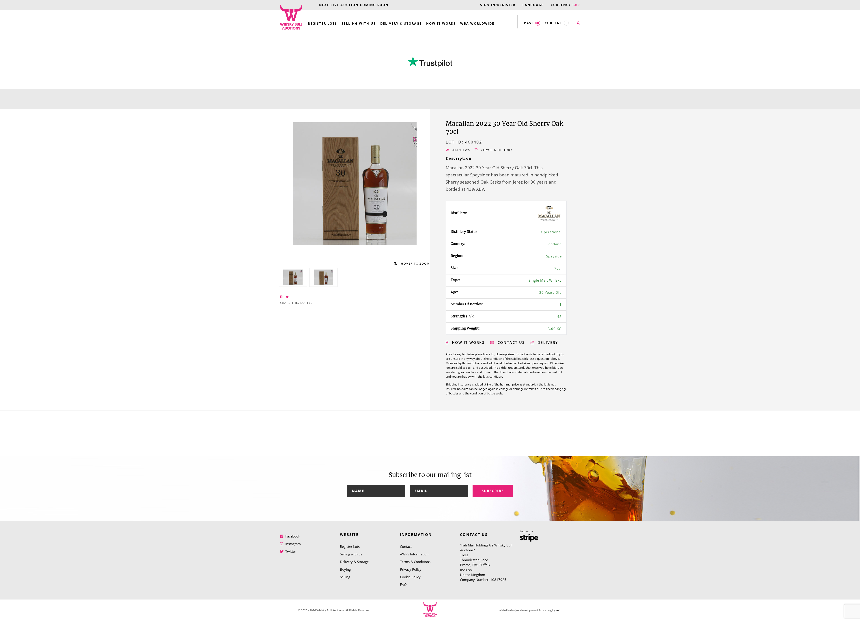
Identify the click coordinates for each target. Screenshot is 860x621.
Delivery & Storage (401, 23)
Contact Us (510, 342)
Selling (345, 577)
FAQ (403, 584)
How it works (467, 342)
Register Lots (322, 23)
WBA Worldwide (477, 23)
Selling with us (359, 23)
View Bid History (496, 150)
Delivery (547, 342)
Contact (406, 546)
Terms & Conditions (415, 561)
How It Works (441, 23)
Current (553, 23)
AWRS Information (414, 554)
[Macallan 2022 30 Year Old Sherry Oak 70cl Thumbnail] (293, 277)
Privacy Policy (410, 569)
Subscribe (493, 490)
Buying (345, 569)
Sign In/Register (497, 5)
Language (533, 5)
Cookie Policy (410, 577)
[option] (293, 277)
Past (528, 23)
